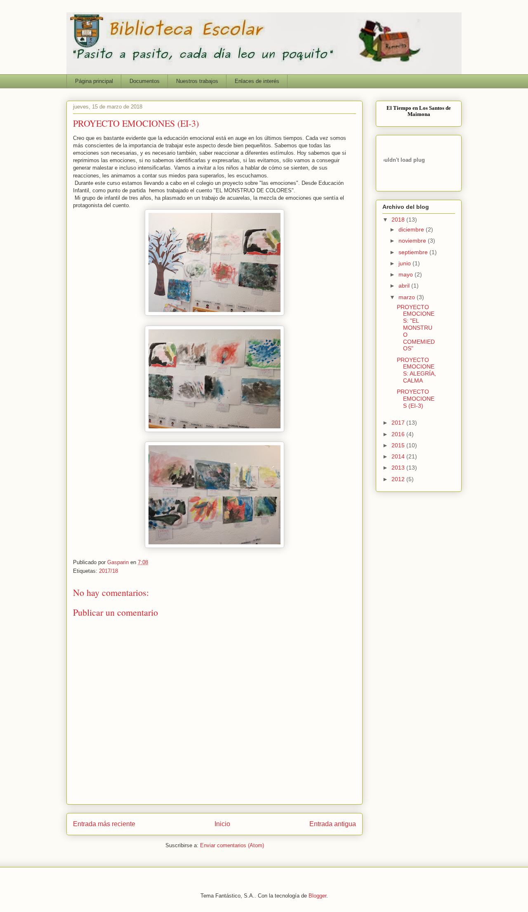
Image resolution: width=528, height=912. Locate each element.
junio (405, 263)
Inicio (222, 823)
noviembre (413, 240)
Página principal (94, 81)
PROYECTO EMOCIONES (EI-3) (415, 398)
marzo (407, 297)
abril (404, 285)
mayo (406, 274)
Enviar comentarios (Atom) (232, 845)
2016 (398, 434)
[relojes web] (404, 178)
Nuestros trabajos (197, 81)
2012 (398, 479)
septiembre (413, 252)
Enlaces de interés (257, 81)
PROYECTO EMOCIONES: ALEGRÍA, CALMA (416, 370)
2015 (398, 445)
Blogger (317, 896)
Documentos (145, 81)
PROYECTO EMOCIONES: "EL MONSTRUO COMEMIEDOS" (416, 328)
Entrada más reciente (104, 823)
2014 (398, 456)
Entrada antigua (332, 823)
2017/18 (108, 571)
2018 (398, 219)
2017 (398, 422)
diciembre (412, 229)
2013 (398, 467)
